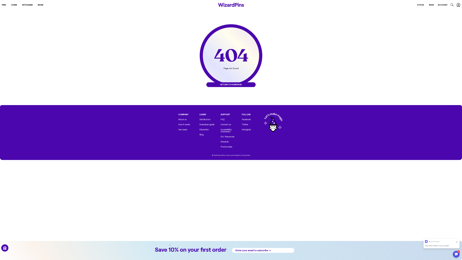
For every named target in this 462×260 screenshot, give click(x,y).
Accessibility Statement (226, 130)
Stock (420, 5)
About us (182, 119)
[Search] (452, 4)
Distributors (204, 119)
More (40, 5)
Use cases (182, 129)
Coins (14, 5)
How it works (184, 124)
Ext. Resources (227, 137)
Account (443, 5)
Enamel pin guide (206, 124)
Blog (201, 134)
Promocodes (226, 147)
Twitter (245, 124)
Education (204, 129)
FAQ (223, 119)
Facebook (246, 119)
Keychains (27, 5)
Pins (4, 5)
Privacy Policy (245, 155)
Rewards (225, 142)
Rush (431, 5)
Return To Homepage (231, 84)
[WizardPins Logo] (231, 5)
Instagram (246, 129)
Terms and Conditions (233, 155)
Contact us (226, 124)
